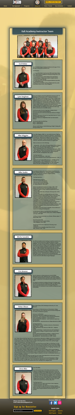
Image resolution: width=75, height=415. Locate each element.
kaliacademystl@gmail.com (24, 402)
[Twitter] (55, 402)
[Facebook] (51, 402)
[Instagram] (59, 402)
